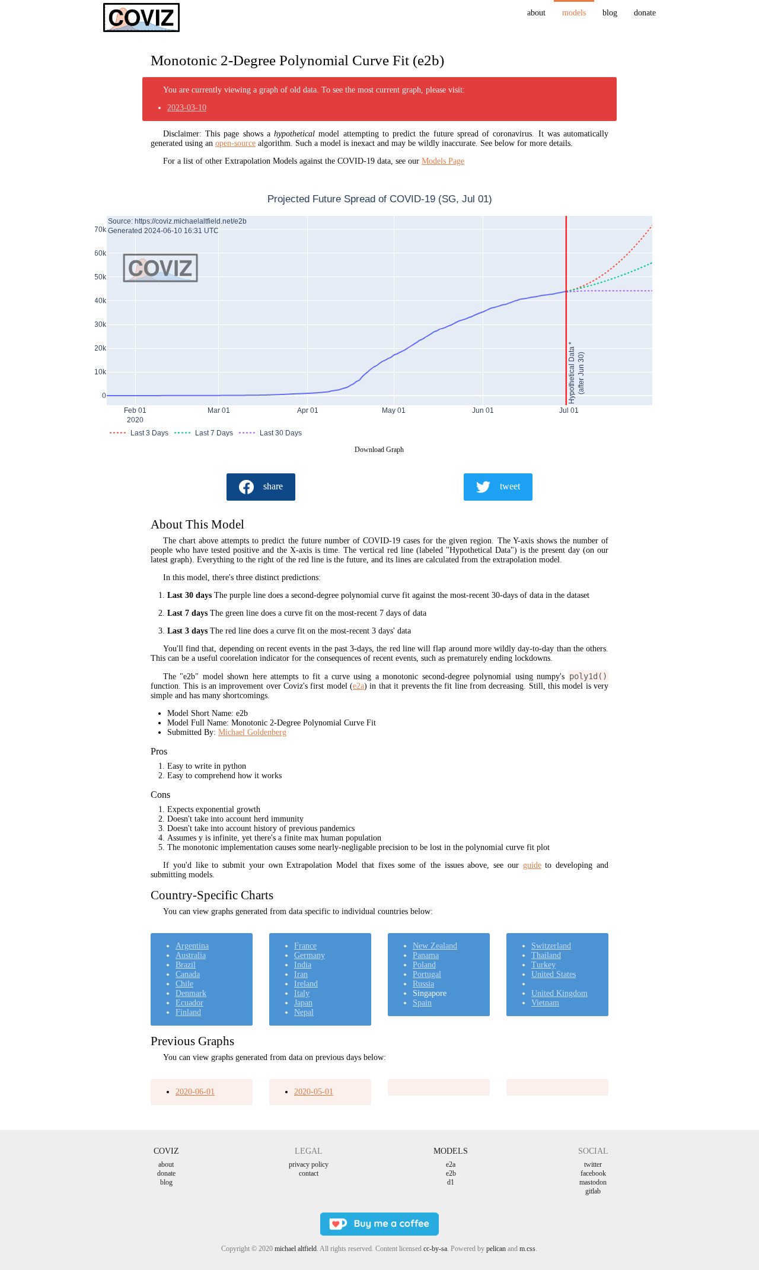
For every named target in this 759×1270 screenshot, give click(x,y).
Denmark (191, 993)
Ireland (306, 983)
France (305, 945)
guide (532, 865)
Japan (303, 1002)
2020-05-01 (313, 1091)
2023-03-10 (186, 107)
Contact (308, 1173)
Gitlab (593, 1191)
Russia (423, 983)
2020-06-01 (195, 1091)
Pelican (496, 1248)
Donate (645, 12)
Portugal (427, 974)
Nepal (304, 1012)
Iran (301, 974)
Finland (188, 1012)
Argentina (192, 945)
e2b (451, 1173)
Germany (309, 955)
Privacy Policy (309, 1164)
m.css (527, 1248)
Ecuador (189, 1002)
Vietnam (545, 1002)
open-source (235, 143)
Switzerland (551, 945)
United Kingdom (559, 993)
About (536, 12)
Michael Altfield (296, 1248)
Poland (424, 964)
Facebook (593, 1173)
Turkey (543, 964)
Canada (188, 974)
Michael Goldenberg (252, 732)
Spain (422, 1002)
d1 (450, 1182)
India (302, 964)
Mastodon (593, 1182)
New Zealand (435, 945)
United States (553, 974)
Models (574, 12)
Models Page (443, 161)
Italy (302, 993)
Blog (609, 12)
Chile (184, 983)
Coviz (166, 1151)
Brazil (186, 964)
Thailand (546, 955)
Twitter (593, 1164)
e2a (358, 686)
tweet (510, 486)
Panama (426, 955)
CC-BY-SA (435, 1248)
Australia (191, 955)
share (273, 486)
